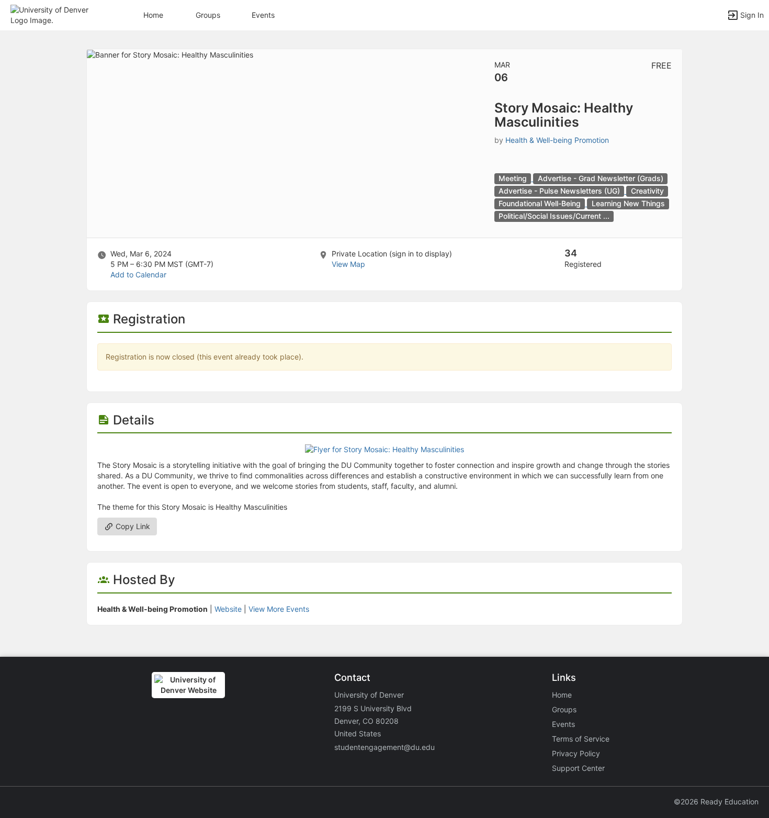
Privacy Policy (576, 753)
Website (228, 608)
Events (263, 14)
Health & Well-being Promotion (557, 140)
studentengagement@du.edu (384, 747)
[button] (53, 14)
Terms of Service (580, 738)
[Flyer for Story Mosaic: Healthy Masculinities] (384, 448)
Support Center (578, 768)
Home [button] (153, 14)
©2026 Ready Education (716, 801)
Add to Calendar (138, 274)
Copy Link (132, 526)
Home (562, 694)
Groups (208, 14)
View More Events (278, 608)
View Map (348, 264)
